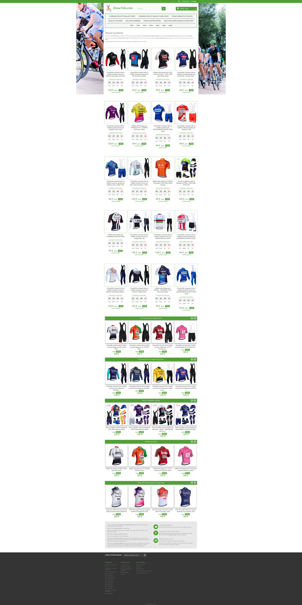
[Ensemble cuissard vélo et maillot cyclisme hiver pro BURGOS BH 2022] (115, 112)
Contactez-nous (185, 1)
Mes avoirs (139, 566)
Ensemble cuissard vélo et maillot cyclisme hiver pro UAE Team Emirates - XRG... (139, 183)
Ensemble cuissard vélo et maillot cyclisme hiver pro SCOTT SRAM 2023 (139, 290)
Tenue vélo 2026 (109, 593)
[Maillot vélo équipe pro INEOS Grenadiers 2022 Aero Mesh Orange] (162, 168)
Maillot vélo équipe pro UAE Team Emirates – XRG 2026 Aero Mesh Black (162, 74)
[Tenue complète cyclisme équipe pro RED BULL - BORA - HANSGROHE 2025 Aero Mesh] (139, 414)
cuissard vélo (118, 538)
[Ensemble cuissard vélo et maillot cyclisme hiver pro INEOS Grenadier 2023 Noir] (115, 59)
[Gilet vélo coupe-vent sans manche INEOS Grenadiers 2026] (139, 496)
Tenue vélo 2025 (109, 588)
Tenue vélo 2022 (109, 582)
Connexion (193, 1)
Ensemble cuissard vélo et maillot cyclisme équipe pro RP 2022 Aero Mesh (139, 74)
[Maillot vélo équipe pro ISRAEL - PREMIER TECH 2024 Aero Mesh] (162, 275)
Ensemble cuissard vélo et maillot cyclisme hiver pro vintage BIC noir (139, 236)
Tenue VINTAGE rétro (152, 21)
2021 (138, 25)
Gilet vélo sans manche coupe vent (179, 21)
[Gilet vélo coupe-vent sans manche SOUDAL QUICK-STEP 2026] (185, 496)
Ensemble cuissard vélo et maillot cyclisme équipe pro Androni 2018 (186, 127)
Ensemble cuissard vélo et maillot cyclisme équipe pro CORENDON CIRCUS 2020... (186, 236)
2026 (170, 25)
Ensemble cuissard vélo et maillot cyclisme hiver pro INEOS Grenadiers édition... (115, 290)
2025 (164, 25)
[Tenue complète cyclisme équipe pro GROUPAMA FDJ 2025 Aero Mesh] (162, 414)
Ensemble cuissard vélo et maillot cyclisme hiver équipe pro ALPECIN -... (162, 388)
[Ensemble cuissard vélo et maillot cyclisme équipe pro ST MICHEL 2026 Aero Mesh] (116, 332)
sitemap (123, 574)
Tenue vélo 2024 (109, 586)
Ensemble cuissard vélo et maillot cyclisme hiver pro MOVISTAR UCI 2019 (163, 236)
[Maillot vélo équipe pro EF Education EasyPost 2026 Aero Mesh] (162, 455)
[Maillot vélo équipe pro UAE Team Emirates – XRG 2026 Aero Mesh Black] (162, 59)
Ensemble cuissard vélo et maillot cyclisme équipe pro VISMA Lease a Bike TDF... (115, 183)
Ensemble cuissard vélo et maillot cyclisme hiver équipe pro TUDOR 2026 (186, 388)
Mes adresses (139, 569)
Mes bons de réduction (142, 573)
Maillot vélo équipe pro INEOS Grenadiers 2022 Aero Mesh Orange (163, 183)
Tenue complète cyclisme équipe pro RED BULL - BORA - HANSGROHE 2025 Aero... (139, 429)
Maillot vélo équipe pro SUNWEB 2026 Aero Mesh (115, 235)
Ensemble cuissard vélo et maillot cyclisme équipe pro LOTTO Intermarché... (140, 347)
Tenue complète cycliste (182, 16)
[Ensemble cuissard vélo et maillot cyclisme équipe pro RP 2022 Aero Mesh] (139, 59)
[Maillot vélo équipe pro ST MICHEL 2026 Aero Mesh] (116, 455)
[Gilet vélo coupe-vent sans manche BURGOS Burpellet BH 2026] (116, 496)
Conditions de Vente (126, 566)
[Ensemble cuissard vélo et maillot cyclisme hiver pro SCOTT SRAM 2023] (139, 275)
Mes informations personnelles (144, 571)
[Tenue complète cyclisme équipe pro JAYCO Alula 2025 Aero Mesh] (116, 414)
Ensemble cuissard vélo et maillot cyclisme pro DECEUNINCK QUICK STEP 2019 (163, 128)
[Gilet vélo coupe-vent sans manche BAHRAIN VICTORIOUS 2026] (162, 496)
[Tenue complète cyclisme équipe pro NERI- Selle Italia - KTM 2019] (186, 168)
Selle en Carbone (133, 21)
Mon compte (140, 562)
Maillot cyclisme (115, 21)
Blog (179, 1)
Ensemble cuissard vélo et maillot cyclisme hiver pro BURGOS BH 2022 (116, 127)
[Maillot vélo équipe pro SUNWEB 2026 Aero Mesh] (115, 221)
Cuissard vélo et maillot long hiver (153, 16)
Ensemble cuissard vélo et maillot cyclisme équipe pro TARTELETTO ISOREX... (185, 347)
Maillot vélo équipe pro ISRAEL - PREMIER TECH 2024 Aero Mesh (163, 290)
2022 (144, 25)
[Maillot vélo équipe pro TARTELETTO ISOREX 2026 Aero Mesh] (185, 455)
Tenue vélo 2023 (109, 584)
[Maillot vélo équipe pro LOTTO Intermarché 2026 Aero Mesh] (139, 455)
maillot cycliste (119, 543)
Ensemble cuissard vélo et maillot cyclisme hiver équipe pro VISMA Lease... (140, 388)
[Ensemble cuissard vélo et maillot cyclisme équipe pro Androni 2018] (186, 112)
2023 (151, 25)
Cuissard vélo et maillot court (122, 16)
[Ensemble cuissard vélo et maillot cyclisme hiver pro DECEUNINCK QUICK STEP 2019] (186, 275)
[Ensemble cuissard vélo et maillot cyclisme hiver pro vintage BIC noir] (139, 221)
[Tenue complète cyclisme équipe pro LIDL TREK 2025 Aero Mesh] (185, 414)
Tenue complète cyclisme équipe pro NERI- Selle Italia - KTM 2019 (186, 183)
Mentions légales (125, 572)
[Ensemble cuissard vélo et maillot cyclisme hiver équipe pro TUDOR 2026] (185, 373)
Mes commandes (140, 564)
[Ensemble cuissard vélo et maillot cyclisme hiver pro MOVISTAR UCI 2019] (162, 221)
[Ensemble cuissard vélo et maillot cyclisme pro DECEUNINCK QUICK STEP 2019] (162, 112)
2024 (157, 25)
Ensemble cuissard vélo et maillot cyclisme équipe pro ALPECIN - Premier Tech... (186, 74)
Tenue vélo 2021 (109, 580)
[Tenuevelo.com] (119, 8)
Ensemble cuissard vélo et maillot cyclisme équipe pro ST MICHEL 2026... (116, 347)
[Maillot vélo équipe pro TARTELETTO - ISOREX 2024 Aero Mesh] (139, 112)
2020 (131, 25)
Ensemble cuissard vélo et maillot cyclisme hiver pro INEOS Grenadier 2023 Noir (115, 74)
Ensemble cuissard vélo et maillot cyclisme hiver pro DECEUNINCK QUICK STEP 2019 (186, 291)
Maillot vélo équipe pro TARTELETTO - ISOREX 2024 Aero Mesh (139, 127)
